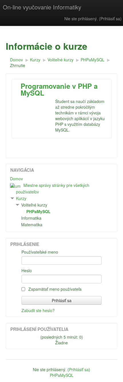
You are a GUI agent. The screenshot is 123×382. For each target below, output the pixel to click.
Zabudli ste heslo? (38, 310)
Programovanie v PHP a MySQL (59, 89)
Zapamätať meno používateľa (54, 289)
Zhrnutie (17, 65)
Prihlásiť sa (110, 18)
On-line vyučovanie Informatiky (42, 7)
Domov (16, 178)
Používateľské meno (39, 252)
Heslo (26, 270)
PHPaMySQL (62, 375)
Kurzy (21, 198)
